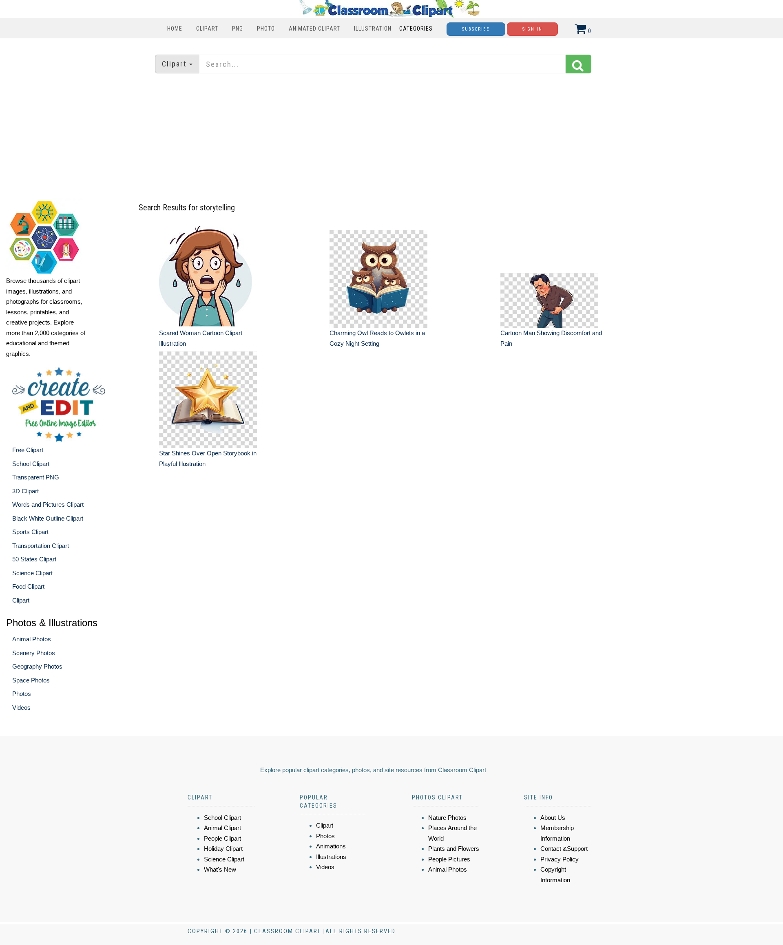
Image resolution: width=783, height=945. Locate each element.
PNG (237, 28)
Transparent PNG (35, 477)
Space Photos (31, 680)
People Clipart (222, 838)
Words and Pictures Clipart (48, 504)
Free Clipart (27, 449)
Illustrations (331, 856)
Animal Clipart (222, 827)
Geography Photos (37, 666)
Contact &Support (564, 848)
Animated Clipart (314, 28)
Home (174, 28)
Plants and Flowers (453, 848)
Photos (21, 693)
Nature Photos (447, 817)
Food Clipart (28, 586)
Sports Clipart (30, 531)
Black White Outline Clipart (47, 518)
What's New (220, 869)
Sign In (532, 29)
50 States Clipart (34, 559)
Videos (21, 707)
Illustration (373, 28)
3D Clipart (25, 491)
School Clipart (30, 463)
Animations (331, 846)
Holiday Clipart (223, 848)
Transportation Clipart (40, 545)
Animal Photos (31, 639)
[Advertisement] (391, 136)
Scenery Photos (33, 652)
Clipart (207, 28)
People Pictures (449, 859)
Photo (266, 28)
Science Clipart (32, 573)
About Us (552, 817)
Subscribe (476, 29)
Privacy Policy (559, 859)
